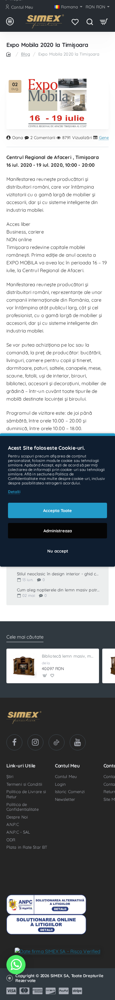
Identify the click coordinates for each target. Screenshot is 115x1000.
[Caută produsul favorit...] (89, 21)
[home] (9, 54)
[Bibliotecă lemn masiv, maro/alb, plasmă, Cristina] (23, 666)
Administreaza (57, 530)
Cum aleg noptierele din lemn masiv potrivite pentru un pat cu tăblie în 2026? (58, 590)
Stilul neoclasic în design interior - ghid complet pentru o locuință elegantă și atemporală (58, 573)
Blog (25, 54)
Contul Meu (67, 766)
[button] (45, 675)
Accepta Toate (57, 510)
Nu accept (57, 550)
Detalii (14, 491)
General (106, 138)
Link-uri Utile (20, 766)
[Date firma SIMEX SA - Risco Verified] (58, 951)
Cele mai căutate (24, 637)
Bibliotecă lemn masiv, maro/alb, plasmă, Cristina (68, 656)
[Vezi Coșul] (104, 21)
